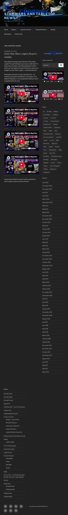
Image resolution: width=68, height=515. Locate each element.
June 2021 (45, 239)
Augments (7, 403)
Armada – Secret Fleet (12, 419)
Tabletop (46, 162)
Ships (60, 150)
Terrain (53, 162)
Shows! (53, 29)
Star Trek (52, 153)
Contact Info (18, 34)
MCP (57, 140)
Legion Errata (8, 452)
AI (44, 111)
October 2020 (46, 262)
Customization (54, 121)
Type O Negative (55, 166)
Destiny (55, 124)
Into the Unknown (48, 137)
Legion (45, 140)
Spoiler (45, 153)
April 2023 (45, 209)
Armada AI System (11, 422)
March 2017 (45, 372)
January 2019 (46, 309)
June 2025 (45, 182)
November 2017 (47, 348)
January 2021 (46, 252)
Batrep (56, 111)
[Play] (45, 81)
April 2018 (45, 332)
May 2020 (45, 275)
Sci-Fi (45, 150)
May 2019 (45, 305)
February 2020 (46, 285)
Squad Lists (7, 483)
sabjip (5, 471)
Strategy (46, 159)
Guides (13, 29)
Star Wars (46, 156)
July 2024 (45, 192)
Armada (49, 111)
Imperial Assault (48, 134)
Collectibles (9, 458)
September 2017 (47, 355)
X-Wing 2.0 (53, 169)
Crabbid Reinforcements (11, 413)
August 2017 (46, 358)
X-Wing (45, 169)
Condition (55, 114)
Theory (59, 162)
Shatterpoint (52, 150)
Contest (45, 118)
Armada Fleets (10, 486)
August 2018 (46, 319)
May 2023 (45, 205)
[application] (53, 77)
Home (6, 29)
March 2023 (45, 212)
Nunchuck (46, 143)
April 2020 (45, 279)
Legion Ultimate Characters (14, 432)
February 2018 (46, 338)
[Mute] (59, 81)
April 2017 (45, 368)
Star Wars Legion (56, 156)
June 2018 (45, 325)
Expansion (57, 127)
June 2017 (45, 362)
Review (57, 146)
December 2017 (47, 345)
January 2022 (46, 229)
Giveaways (7, 34)
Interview (58, 134)
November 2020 (47, 259)
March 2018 (45, 335)
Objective (54, 143)
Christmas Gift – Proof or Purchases (14, 407)
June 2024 (45, 196)
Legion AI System (11, 429)
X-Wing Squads (10, 489)
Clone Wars (46, 114)
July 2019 (45, 299)
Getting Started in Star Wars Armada (14, 436)
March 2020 (45, 282)
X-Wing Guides (8, 496)
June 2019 (45, 302)
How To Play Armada (10, 446)
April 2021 (45, 245)
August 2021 (46, 235)
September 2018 (47, 315)
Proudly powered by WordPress (38, 506)
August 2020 (46, 269)
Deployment (47, 124)
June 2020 (45, 272)
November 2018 (47, 312)
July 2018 (45, 322)
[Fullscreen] (61, 81)
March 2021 (45, 249)
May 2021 (45, 242)
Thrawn (45, 166)
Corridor (45, 121)
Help (55, 130)
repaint (51, 146)
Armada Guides (8, 397)
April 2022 (45, 225)
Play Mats (9, 464)
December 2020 (47, 255)
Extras (8, 461)
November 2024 (47, 189)
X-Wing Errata (8, 493)
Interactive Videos (9, 449)
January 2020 (46, 289)
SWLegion (54, 159)
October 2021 (46, 232)
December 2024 (47, 186)
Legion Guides (10, 442)
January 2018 (46, 342)
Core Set (53, 118)
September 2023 (47, 202)
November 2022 (47, 219)
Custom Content (25, 29)
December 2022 (47, 216)
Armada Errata (8, 393)
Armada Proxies (8, 400)
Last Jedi (58, 137)
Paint (44, 146)
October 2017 (46, 352)
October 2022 (46, 222)
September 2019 (47, 295)
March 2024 (45, 199)
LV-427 (52, 140)
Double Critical (47, 127)
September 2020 (47, 265)
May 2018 (45, 328)
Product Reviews (41, 29)
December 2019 (47, 292)
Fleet (44, 130)
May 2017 (45, 365)
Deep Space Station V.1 (12, 426)
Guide (50, 130)
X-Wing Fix (46, 172)
